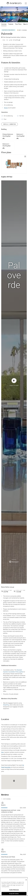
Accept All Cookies (14, 893)
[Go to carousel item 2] (15, 20)
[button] (14, 781)
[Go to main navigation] (26, 3)
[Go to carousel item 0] (12, 20)
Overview (3, 24)
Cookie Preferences (14, 889)
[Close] (26, 880)
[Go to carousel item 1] (14, 20)
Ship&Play (6, 705)
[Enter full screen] (25, 156)
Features (10, 24)
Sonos (6, 108)
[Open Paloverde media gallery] (14, 14)
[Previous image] (2, 14)
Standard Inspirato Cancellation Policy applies (13, 671)
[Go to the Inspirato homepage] (14, 3)
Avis (2, 752)
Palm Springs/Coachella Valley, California (14, 37)
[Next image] (25, 14)
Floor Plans (18, 24)
